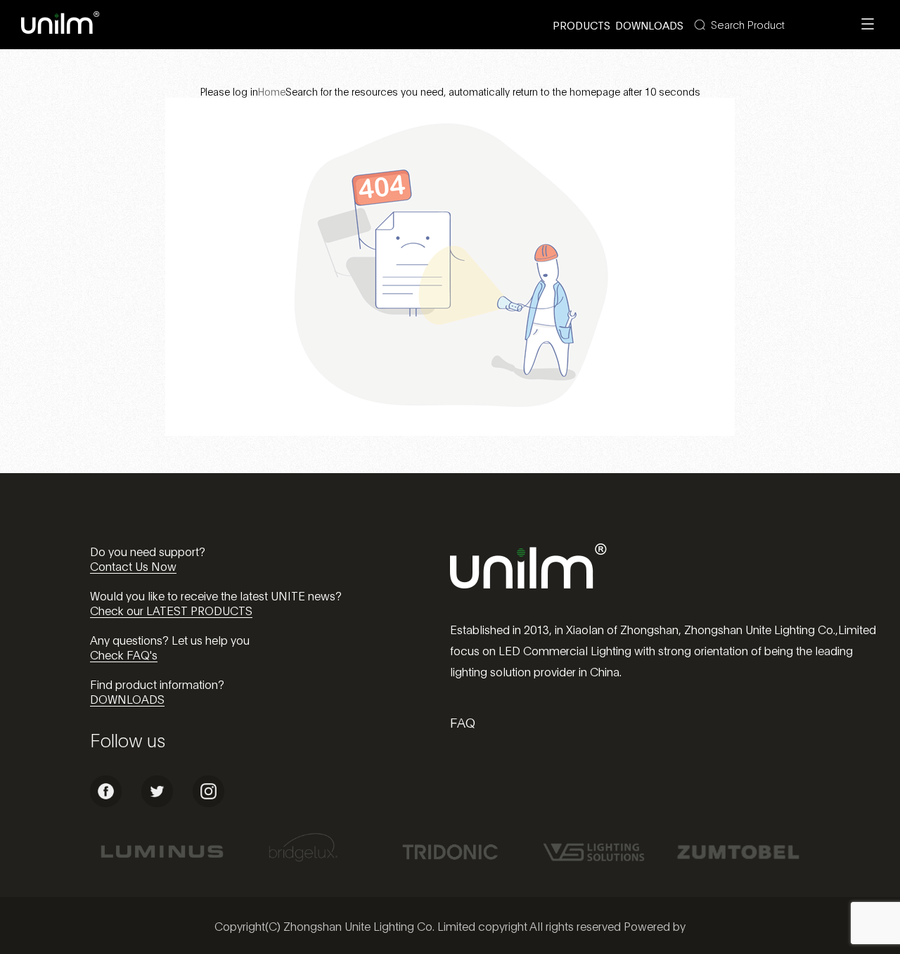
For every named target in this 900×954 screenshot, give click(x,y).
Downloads (649, 25)
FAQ (462, 722)
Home (271, 91)
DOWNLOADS (127, 698)
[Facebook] (106, 802)
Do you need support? (147, 550)
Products (581, 25)
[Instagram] (208, 802)
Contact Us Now (133, 565)
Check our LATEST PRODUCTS (171, 609)
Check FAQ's (124, 654)
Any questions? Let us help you (170, 639)
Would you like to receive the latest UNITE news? (216, 595)
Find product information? (157, 683)
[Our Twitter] (157, 802)
